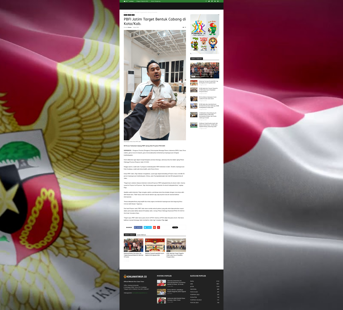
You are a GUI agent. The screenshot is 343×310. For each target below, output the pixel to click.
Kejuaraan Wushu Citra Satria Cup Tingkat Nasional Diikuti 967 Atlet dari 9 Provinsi (133, 255)
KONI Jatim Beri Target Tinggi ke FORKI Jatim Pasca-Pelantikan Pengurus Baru (175, 255)
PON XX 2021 (194, 292)
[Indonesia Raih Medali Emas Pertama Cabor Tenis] (161, 300)
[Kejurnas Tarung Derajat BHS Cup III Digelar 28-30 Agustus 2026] (155, 245)
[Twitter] (209, 1)
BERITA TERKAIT (130, 235)
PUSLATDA (193, 297)
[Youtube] (218, 1)
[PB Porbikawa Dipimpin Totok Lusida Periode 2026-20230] (193, 98)
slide (133, 15)
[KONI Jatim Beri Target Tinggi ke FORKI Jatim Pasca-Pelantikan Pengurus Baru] (176, 245)
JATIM (129, 15)
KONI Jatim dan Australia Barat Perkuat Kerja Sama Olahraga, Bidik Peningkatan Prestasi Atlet (209, 106)
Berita (131, 12)
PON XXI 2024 (194, 302)
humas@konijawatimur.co (139, 293)
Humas (129, 27)
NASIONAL (193, 289)
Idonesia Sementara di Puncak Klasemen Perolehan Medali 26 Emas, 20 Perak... (176, 282)
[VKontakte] (215, 1)
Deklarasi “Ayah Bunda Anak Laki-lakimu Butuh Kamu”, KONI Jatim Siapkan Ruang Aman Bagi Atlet (208, 125)
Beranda (126, 12)
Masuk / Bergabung (155, 1)
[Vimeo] (212, 1)
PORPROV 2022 (194, 294)
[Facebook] (206, 1)
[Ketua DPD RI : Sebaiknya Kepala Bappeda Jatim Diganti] (161, 292)
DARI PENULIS (141, 235)
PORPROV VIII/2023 (196, 300)
